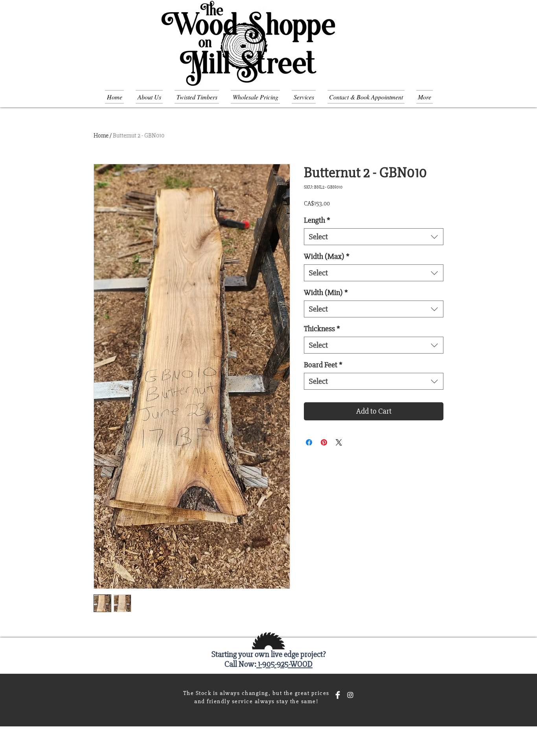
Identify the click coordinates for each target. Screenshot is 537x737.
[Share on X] (339, 442)
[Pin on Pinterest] (324, 442)
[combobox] (373, 236)
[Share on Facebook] (309, 442)
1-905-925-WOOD (284, 664)
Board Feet (323, 365)
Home (101, 135)
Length (317, 220)
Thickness (322, 329)
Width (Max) (326, 256)
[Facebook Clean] (338, 695)
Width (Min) (326, 292)
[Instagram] (350, 695)
